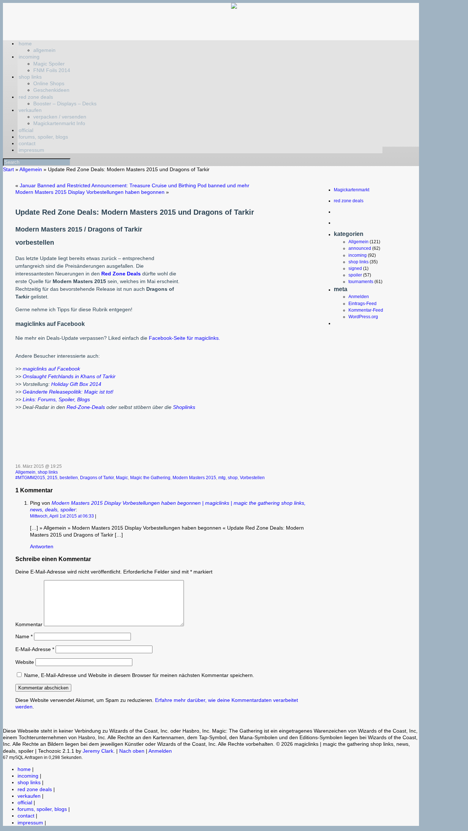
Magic (122, 477)
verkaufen (30, 110)
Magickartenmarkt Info (59, 123)
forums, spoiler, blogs (43, 137)
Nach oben (131, 751)
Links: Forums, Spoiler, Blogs (56, 399)
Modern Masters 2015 (194, 477)
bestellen (69, 477)
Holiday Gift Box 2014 (75, 384)
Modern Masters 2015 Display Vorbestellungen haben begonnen (90, 192)
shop (233, 477)
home (25, 43)
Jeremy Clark (98, 751)
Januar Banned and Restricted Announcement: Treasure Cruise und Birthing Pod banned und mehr (134, 185)
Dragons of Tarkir (97, 477)
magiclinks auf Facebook (51, 369)
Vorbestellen (252, 477)
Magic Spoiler (49, 64)
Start (8, 169)
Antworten (41, 546)
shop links (30, 77)
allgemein (44, 50)
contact (27, 143)
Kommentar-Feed (365, 310)
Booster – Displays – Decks (65, 103)
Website (24, 662)
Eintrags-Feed (362, 303)
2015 (52, 477)
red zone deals (36, 97)
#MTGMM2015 (30, 477)
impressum (31, 150)
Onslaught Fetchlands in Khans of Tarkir (69, 376)
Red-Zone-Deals (86, 407)
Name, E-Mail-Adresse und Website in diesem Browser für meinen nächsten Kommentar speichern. (139, 675)
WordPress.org (363, 316)
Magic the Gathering (150, 477)
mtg (222, 477)
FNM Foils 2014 (51, 70)
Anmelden (358, 296)
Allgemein (30, 169)
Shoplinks (184, 407)
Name (24, 636)
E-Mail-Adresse (34, 649)
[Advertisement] (243, 276)
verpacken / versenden (59, 117)
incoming (29, 57)
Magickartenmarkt (351, 189)
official (26, 130)
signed (355, 268)
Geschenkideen (51, 90)
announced (359, 248)
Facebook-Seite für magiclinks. (184, 338)
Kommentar (28, 624)
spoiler (355, 275)
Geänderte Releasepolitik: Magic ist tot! (68, 392)
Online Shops (48, 83)
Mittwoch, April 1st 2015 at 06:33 (62, 516)
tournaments (360, 281)
